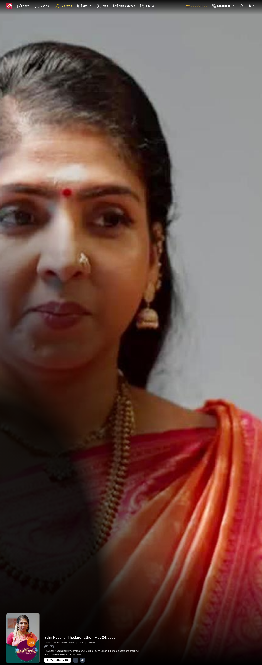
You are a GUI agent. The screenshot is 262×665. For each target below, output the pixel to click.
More (79, 655)
